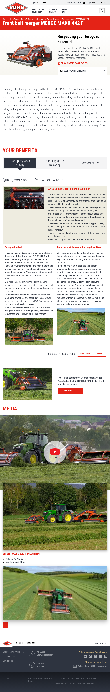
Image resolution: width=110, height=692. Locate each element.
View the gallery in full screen (17, 562)
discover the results (70, 391)
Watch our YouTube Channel (16, 559)
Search (102, 10)
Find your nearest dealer (91, 354)
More (5, 625)
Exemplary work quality (20, 163)
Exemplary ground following (55, 163)
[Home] (16, 8)
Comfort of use (89, 163)
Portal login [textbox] (97, 3)
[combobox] (96, 3)
